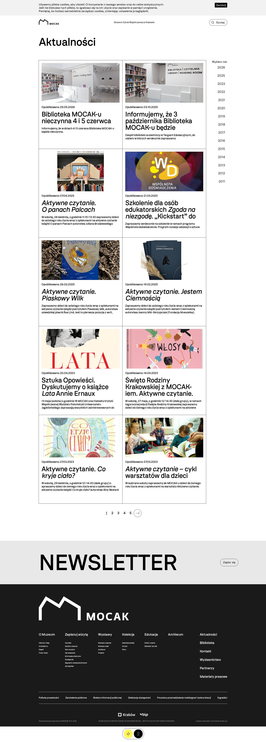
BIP (144, 715)
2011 (222, 181)
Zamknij (221, 5)
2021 (221, 100)
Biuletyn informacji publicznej (107, 697)
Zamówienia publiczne (76, 697)
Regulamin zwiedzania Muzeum (76, 663)
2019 (221, 116)
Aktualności (208, 634)
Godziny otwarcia (71, 646)
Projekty (101, 653)
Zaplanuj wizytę (76, 634)
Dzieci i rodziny (149, 643)
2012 (221, 173)
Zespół (41, 650)
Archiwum (101, 650)
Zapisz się (229, 562)
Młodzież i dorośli (150, 646)
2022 (221, 92)
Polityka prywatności (49, 697)
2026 (221, 67)
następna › (137, 513)
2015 (221, 149)
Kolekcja (128, 634)
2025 (221, 76)
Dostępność (69, 660)
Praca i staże (43, 653)
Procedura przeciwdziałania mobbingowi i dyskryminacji (184, 697)
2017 (221, 132)
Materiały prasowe (213, 677)
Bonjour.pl (223, 721)
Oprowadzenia (70, 653)
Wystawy (105, 634)
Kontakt (205, 651)
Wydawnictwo (210, 660)
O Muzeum (47, 634)
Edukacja (151, 634)
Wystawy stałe (103, 646)
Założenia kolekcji (128, 643)
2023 (221, 84)
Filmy (124, 650)
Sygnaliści (222, 697)
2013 (221, 165)
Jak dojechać (69, 666)
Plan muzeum (70, 650)
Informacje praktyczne (73, 656)
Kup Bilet (128, 733)
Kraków (126, 715)
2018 (221, 124)
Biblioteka (207, 643)
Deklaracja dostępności (139, 697)
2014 (221, 157)
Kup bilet (68, 643)
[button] (138, 733)
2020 (221, 108)
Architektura (43, 646)
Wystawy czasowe (104, 643)
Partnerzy (207, 668)
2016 (221, 141)
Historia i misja (44, 643)
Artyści (124, 646)
